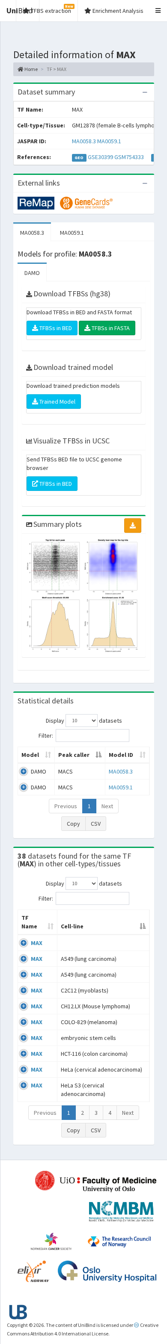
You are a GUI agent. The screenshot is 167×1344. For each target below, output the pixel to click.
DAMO (32, 273)
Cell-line (72, 926)
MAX (36, 943)
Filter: (46, 735)
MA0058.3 (84, 141)
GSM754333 (129, 157)
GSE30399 (100, 157)
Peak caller (73, 755)
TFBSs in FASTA (110, 328)
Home (31, 69)
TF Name (29, 922)
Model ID (121, 755)
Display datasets (84, 720)
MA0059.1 (109, 141)
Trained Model (56, 401)
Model (30, 755)
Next (107, 806)
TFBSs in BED (55, 328)
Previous (65, 806)
